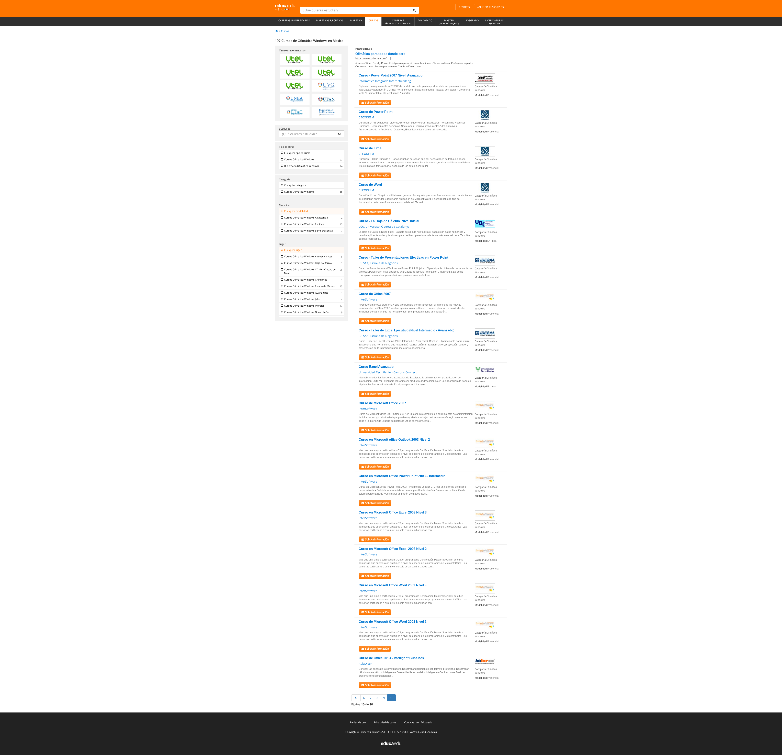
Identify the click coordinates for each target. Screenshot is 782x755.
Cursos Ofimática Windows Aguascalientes (308, 256)
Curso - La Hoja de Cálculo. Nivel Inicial (389, 221)
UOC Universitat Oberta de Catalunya (384, 226)
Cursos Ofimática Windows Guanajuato (306, 292)
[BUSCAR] (339, 133)
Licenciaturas (494, 22)
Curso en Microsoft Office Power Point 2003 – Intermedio (402, 476)
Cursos (373, 20)
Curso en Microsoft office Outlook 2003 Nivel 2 (394, 439)
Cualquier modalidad (296, 211)
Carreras (398, 22)
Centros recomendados (292, 50)
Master (449, 22)
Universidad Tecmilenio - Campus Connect (388, 372)
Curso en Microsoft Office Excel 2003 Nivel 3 (393, 512)
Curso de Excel (370, 148)
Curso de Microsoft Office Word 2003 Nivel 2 (392, 621)
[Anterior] (356, 697)
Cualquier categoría (295, 185)
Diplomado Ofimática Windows (301, 166)
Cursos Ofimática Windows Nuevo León (306, 312)
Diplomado (425, 20)
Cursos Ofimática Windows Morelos (304, 305)
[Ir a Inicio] (276, 31)
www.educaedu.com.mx (423, 732)
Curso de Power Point (375, 112)
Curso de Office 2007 (375, 294)
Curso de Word (370, 184)
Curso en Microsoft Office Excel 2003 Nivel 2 (393, 549)
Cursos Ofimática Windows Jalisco (303, 299)
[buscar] (414, 10)
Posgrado (472, 20)
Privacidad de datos (385, 722)
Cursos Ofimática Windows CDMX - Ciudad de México (310, 271)
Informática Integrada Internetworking (385, 81)
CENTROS (464, 7)
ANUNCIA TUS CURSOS (490, 7)
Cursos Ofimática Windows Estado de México (309, 286)
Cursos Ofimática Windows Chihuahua (305, 279)
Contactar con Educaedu (418, 722)
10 (391, 698)
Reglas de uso (358, 722)
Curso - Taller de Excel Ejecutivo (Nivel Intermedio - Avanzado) (406, 330)
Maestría (356, 20)
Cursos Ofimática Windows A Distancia (306, 217)
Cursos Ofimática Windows (299, 159)
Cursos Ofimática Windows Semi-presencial (308, 230)
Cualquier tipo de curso (297, 153)
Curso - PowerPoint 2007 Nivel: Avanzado (391, 75)
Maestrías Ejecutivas (330, 20)
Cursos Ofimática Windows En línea (304, 224)
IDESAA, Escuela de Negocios (378, 263)
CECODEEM (366, 117)
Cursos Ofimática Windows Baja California (308, 263)
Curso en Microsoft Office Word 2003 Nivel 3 (392, 585)
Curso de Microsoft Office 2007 (382, 403)
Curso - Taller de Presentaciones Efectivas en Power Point (403, 257)
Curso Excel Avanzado (376, 366)
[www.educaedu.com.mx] (391, 743)
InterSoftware (368, 299)
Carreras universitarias (294, 20)
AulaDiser (365, 663)
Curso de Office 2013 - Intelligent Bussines (391, 658)
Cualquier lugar (293, 250)
